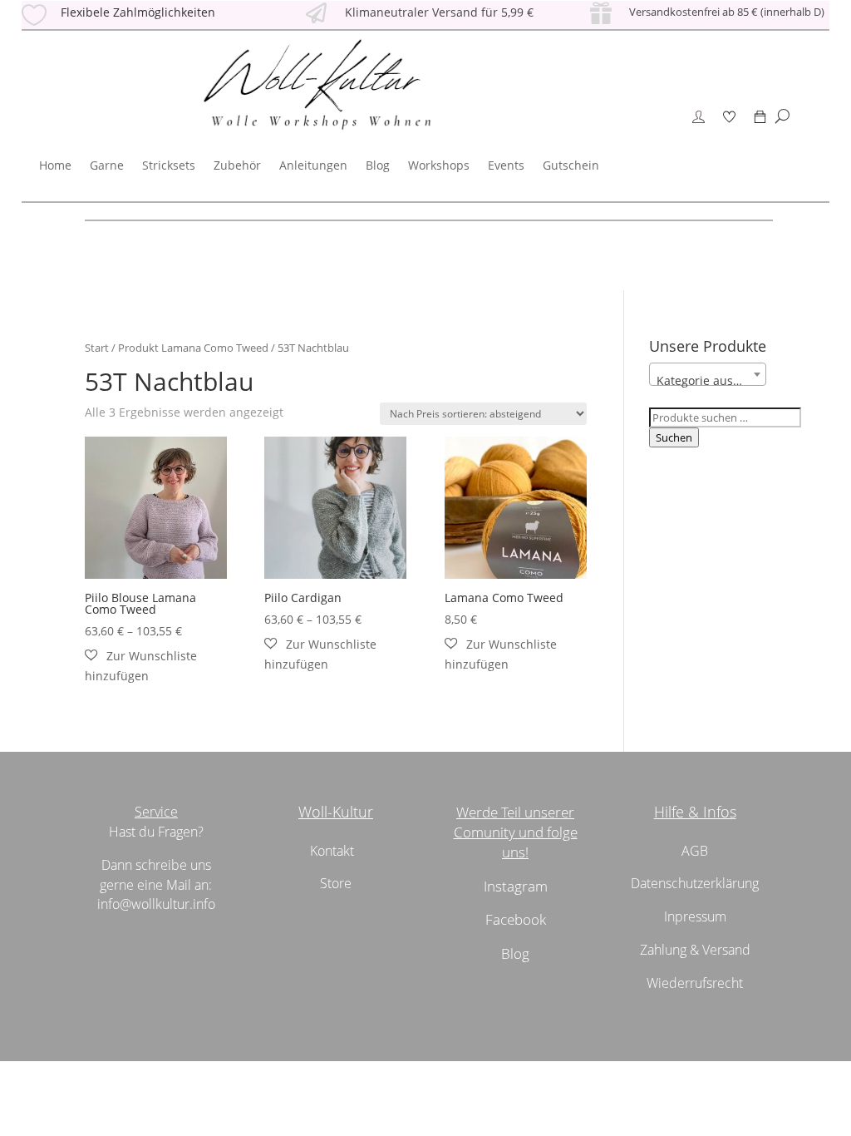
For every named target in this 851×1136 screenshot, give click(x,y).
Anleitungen (313, 165)
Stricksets (168, 165)
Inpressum (695, 916)
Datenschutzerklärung (695, 883)
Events (506, 165)
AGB (694, 851)
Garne (107, 165)
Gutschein (571, 165)
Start (97, 347)
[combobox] (707, 374)
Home (55, 165)
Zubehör (237, 165)
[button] (156, 666)
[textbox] (707, 380)
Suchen (674, 437)
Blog (378, 165)
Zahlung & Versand (695, 950)
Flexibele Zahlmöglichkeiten (138, 12)
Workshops (439, 165)
